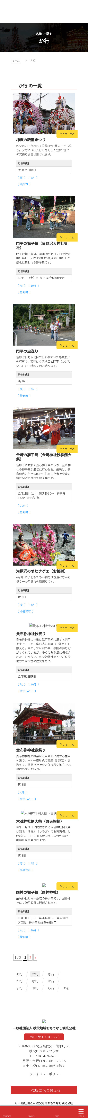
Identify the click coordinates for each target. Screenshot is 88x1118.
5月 (33, 863)
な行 (35, 980)
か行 (35, 973)
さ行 (51, 973)
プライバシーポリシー (45, 1073)
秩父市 (24, 184)
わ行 (66, 987)
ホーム (16, 60)
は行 (51, 980)
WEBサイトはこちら (45, 1036)
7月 (33, 178)
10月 (33, 286)
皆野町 (24, 292)
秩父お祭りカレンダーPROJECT (44, 11)
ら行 (51, 987)
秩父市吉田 (26, 691)
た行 (19, 980)
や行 (35, 987)
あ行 (19, 973)
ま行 (19, 987)
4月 (33, 605)
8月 (33, 389)
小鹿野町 (25, 611)
